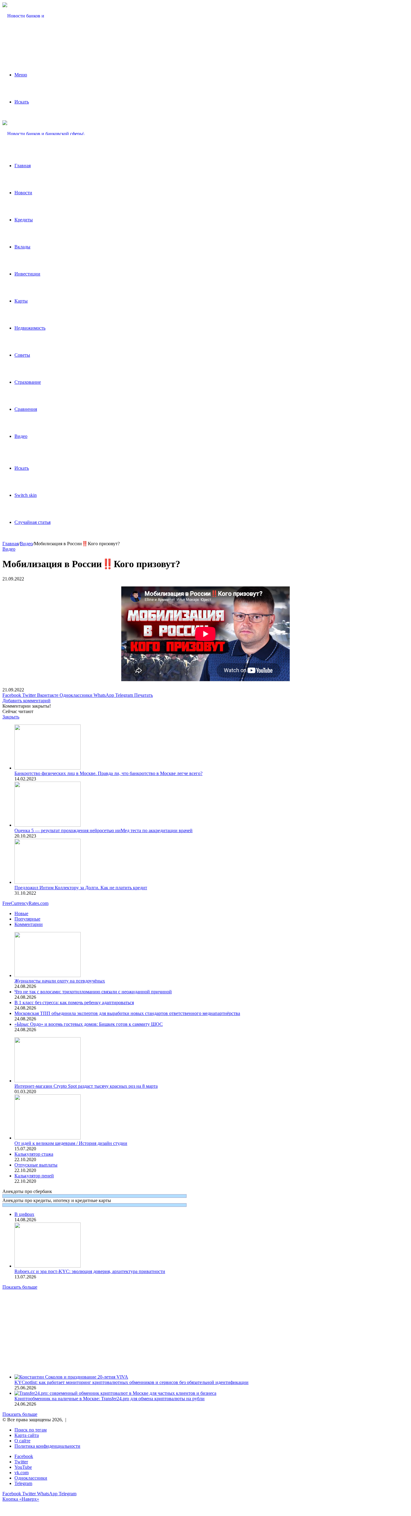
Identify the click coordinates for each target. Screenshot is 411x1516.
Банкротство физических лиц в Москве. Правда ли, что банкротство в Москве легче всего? (108, 773)
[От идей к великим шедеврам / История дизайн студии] (47, 1137)
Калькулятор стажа (33, 1154)
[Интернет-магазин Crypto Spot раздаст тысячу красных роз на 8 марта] (47, 1080)
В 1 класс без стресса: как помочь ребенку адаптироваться (74, 1002)
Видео (20, 436)
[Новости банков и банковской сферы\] (25, 42)
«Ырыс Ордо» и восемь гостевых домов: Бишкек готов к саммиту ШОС (88, 1024)
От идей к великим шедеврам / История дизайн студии (70, 1143)
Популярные (27, 918)
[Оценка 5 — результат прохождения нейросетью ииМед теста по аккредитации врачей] (47, 825)
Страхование (27, 382)
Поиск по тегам (30, 1429)
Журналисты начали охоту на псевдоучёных (59, 980)
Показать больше (19, 1287)
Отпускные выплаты (35, 1164)
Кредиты (23, 219)
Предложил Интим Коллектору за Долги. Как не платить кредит (80, 887)
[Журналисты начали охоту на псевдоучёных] (47, 975)
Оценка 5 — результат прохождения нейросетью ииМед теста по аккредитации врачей (103, 830)
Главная (22, 165)
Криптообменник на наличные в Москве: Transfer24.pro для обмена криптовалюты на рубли (109, 1398)
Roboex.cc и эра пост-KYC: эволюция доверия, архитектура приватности (89, 1271)
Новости (23, 192)
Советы (22, 355)
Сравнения (25, 409)
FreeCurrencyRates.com (25, 903)
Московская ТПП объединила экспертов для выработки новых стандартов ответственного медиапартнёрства (127, 1013)
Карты (21, 300)
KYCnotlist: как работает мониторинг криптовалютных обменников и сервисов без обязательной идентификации (131, 1382)
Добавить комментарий (26, 700)
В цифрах (24, 1214)
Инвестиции (27, 273)
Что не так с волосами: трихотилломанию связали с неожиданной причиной (93, 991)
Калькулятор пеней (34, 1175)
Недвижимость (29, 328)
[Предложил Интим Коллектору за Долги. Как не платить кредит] (47, 882)
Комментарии (28, 924)
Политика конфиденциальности (47, 1446)
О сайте (22, 1440)
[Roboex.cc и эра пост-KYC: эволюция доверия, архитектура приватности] (47, 1265)
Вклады (22, 246)
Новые (21, 913)
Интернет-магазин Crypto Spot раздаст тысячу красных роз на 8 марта (86, 1086)
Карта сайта (26, 1435)
